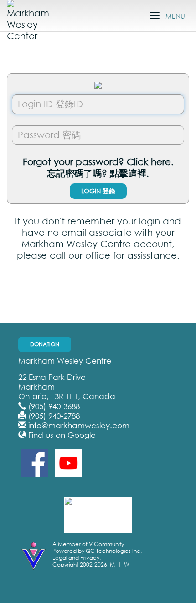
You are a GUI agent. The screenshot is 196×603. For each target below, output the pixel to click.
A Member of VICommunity (88, 544)
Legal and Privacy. (76, 557)
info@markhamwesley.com (78, 425)
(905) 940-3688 (54, 406)
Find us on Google (62, 435)
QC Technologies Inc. (114, 551)
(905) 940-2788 (54, 416)
